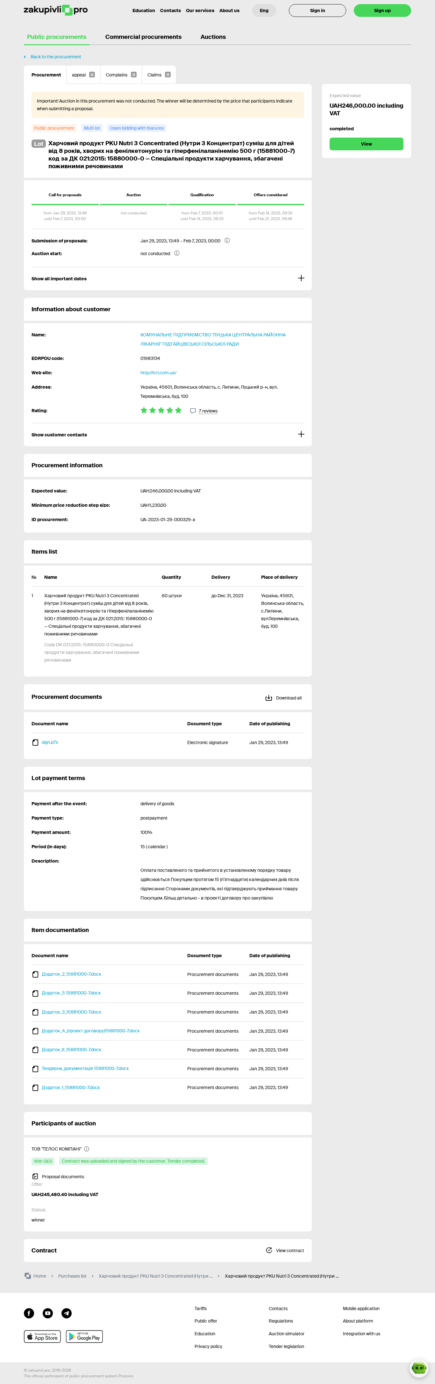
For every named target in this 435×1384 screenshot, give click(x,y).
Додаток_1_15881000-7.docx (71, 1087)
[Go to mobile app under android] (84, 1336)
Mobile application (361, 1308)
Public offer (206, 1321)
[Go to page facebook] (29, 1312)
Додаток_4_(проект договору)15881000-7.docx (90, 1031)
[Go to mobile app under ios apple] (42, 1336)
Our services (200, 10)
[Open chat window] (419, 1368)
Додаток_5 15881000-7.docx (71, 993)
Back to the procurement (56, 57)
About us (229, 10)
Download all (288, 698)
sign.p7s (50, 742)
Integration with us (361, 1334)
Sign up (382, 10)
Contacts (170, 10)
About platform (358, 1321)
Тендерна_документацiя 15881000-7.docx (85, 1068)
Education (143, 10)
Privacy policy (208, 1346)
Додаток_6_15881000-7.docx (71, 1049)
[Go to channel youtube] (48, 1312)
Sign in (317, 10)
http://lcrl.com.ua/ (158, 373)
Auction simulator (286, 1334)
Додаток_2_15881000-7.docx (71, 974)
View (366, 144)
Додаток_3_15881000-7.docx (71, 1012)
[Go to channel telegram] (66, 1312)
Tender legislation (286, 1346)
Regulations (281, 1321)
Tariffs (201, 1308)
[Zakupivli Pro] (56, 10)
